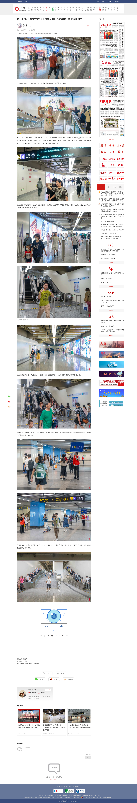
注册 (98, 1)
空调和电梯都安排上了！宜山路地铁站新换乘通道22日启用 (29, 726)
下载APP (109, 1)
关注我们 (117, 1)
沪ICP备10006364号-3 (76, 795)
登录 (103, 1)
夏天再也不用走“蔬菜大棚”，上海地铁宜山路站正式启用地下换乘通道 (54, 727)
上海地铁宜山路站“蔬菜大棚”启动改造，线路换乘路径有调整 (79, 726)
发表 (88, 758)
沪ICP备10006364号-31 (63, 795)
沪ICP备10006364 (51, 795)
